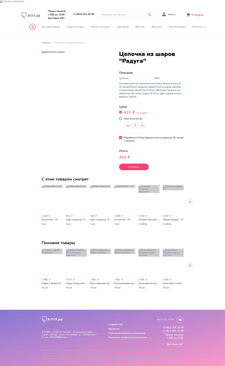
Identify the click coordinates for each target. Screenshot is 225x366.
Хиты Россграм (177, 27)
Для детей (122, 27)
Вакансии (113, 328)
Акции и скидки (75, 27)
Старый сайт (115, 324)
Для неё (140, 27)
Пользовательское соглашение (126, 333)
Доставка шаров (51, 27)
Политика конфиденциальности (127, 337)
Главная (46, 42)
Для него (156, 27)
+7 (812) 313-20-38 (83, 14)
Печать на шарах (100, 27)
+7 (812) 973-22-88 (172, 331)
